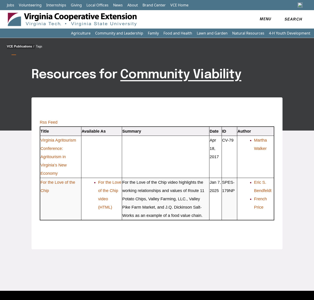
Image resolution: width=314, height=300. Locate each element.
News (118, 5)
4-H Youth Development (289, 33)
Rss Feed (48, 122)
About (132, 5)
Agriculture (81, 33)
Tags (39, 46)
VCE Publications (20, 46)
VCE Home (179, 5)
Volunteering (30, 5)
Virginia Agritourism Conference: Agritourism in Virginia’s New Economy (58, 157)
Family (153, 33)
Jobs (10, 5)
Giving (76, 5)
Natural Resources (248, 33)
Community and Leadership (119, 33)
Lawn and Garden (212, 33)
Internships (56, 5)
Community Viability (180, 74)
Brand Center (154, 5)
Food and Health (177, 33)
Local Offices (97, 5)
